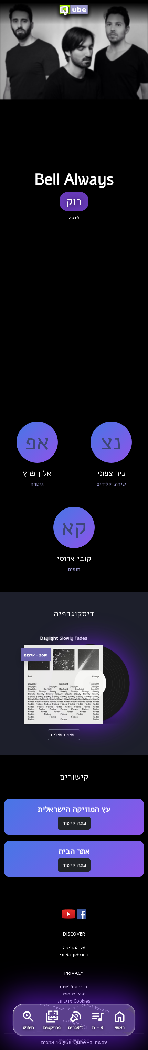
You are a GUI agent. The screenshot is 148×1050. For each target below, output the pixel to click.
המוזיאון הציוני (74, 954)
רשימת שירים (64, 734)
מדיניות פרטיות (74, 986)
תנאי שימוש (74, 994)
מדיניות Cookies (74, 1001)
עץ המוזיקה (74, 947)
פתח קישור (74, 823)
